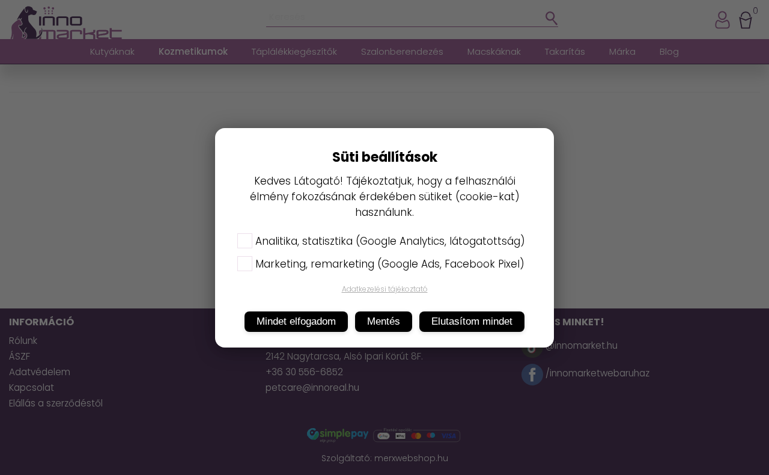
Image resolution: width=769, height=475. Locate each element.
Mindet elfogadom (296, 321)
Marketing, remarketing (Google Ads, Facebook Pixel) (389, 264)
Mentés (383, 321)
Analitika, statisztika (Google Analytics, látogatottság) (390, 241)
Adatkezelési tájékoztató (385, 289)
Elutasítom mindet (471, 321)
